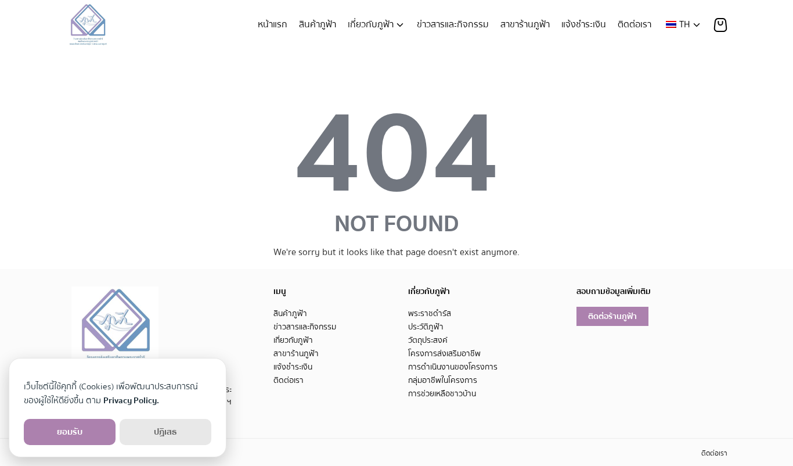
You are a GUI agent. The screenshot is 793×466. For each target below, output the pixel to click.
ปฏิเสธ (165, 432)
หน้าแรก (272, 24)
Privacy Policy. (131, 400)
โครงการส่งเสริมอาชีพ (444, 353)
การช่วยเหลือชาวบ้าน (442, 393)
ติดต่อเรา (634, 24)
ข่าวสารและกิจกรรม (453, 24)
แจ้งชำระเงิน (583, 24)
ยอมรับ (69, 432)
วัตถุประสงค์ (428, 340)
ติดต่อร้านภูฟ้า (612, 316)
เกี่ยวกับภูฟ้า (371, 24)
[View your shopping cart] (720, 25)
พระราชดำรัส (429, 313)
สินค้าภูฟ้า (317, 24)
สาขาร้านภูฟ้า (525, 24)
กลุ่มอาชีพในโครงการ (442, 380)
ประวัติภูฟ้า (426, 327)
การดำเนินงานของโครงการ (453, 367)
